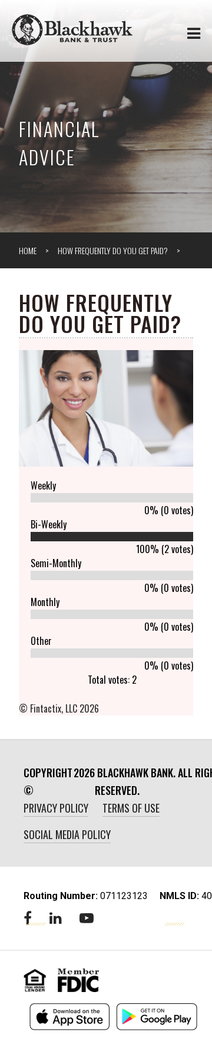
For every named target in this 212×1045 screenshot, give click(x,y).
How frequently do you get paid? (113, 250)
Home (28, 250)
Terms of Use (131, 808)
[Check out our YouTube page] (87, 918)
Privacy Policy (56, 808)
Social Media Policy (67, 834)
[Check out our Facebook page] (28, 918)
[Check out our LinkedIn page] (55, 918)
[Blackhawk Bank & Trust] (72, 29)
